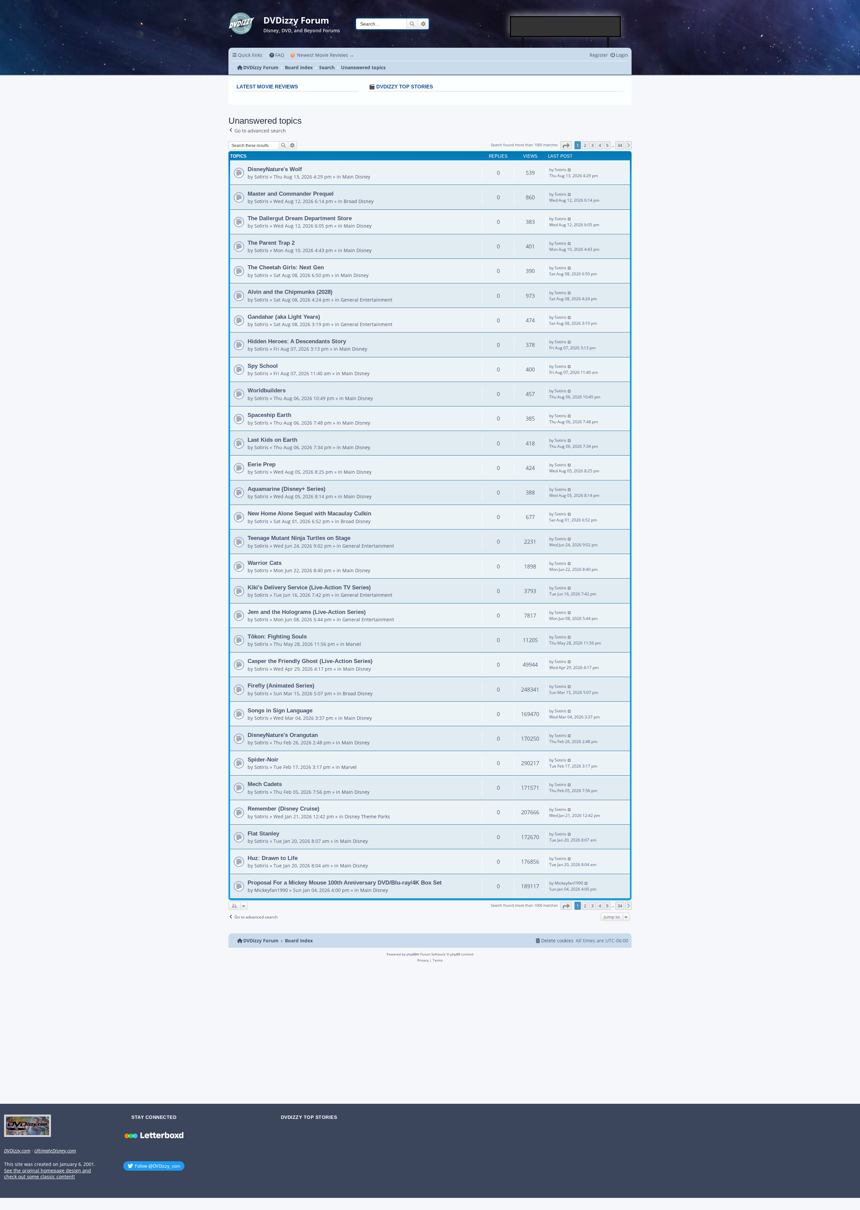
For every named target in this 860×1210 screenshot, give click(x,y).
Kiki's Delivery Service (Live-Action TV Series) (309, 587)
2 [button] (585, 145)
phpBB (411, 954)
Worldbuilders (267, 390)
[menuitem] (277, 55)
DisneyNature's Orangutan (283, 735)
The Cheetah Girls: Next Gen (286, 267)
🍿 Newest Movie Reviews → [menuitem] (322, 55)
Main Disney (356, 176)
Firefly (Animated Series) (281, 685)
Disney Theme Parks (367, 816)
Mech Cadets (265, 784)
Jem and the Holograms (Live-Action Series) (307, 612)
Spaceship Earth (269, 415)
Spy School (263, 365)
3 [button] (592, 145)
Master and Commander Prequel (291, 193)
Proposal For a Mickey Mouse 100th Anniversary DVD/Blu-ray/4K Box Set (345, 882)
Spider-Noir (263, 759)
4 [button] (600, 145)
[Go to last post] (569, 170)
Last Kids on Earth (272, 439)
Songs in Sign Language (280, 710)
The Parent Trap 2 (271, 242)
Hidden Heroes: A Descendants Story (297, 341)
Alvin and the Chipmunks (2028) (290, 291)
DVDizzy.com (17, 1151)
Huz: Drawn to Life (273, 858)
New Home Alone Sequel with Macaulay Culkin (309, 513)
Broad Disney (359, 201)
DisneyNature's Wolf (275, 169)
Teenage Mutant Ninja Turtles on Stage (299, 538)
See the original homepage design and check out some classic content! (47, 1174)
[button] (566, 145)
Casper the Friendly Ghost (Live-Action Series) (310, 661)
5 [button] (607, 145)
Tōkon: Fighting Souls (277, 636)
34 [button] (619, 145)
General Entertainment (366, 300)
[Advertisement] (565, 26)
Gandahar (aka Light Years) (284, 316)
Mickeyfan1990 (271, 890)
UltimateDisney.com (55, 1151)
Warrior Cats (265, 562)
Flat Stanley (263, 833)
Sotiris (261, 176)
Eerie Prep (261, 464)
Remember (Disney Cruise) (283, 808)
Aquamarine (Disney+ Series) (287, 488)
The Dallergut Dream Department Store (300, 218)
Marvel (353, 644)
